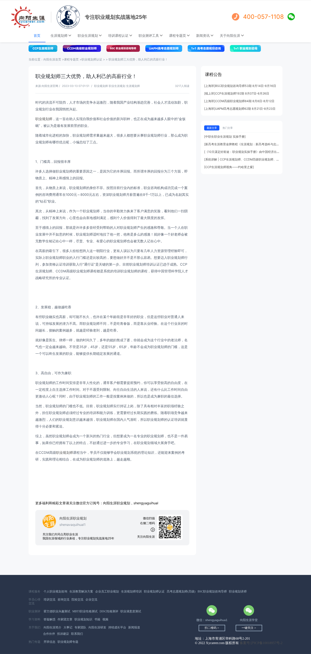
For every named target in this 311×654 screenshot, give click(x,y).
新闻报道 (134, 627)
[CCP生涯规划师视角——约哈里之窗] (229, 167)
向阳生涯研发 (97, 627)
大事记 (67, 627)
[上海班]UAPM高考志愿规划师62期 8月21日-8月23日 (239, 108)
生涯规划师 (59, 35)
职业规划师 (43, 119)
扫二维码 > (212, 627)
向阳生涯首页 (52, 59)
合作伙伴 (49, 633)
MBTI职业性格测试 (85, 611)
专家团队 (80, 627)
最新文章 (212, 127)
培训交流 (49, 599)
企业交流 (91, 599)
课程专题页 (177, 35)
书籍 (97, 619)
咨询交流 (63, 599)
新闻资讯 (203, 35)
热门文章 (228, 127)
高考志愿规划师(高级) (181, 591)
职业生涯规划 (88, 35)
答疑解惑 (49, 619)
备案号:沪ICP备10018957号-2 (261, 643)
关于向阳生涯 (230, 35)
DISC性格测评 (109, 611)
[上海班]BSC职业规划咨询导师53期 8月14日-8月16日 (240, 86)
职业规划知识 (83, 619)
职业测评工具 (149, 35)
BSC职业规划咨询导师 (212, 591)
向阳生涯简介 (52, 627)
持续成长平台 (117, 627)
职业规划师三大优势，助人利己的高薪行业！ (138, 59)
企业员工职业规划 (107, 591)
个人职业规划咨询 (55, 591)
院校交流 (77, 599)
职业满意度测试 (130, 611)
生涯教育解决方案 (81, 591)
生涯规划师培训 (131, 591)
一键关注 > (249, 627)
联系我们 (77, 633)
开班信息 (49, 641)
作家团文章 (65, 619)
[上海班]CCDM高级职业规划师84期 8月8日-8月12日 (239, 101)
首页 (37, 35)
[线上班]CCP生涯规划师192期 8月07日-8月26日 (236, 93)
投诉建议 (63, 633)
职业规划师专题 (68, 641)
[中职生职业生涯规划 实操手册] (225, 136)
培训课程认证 (118, 35)
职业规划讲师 (238, 591)
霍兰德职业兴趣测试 (57, 611)
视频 (105, 619)
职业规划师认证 (91, 59)
